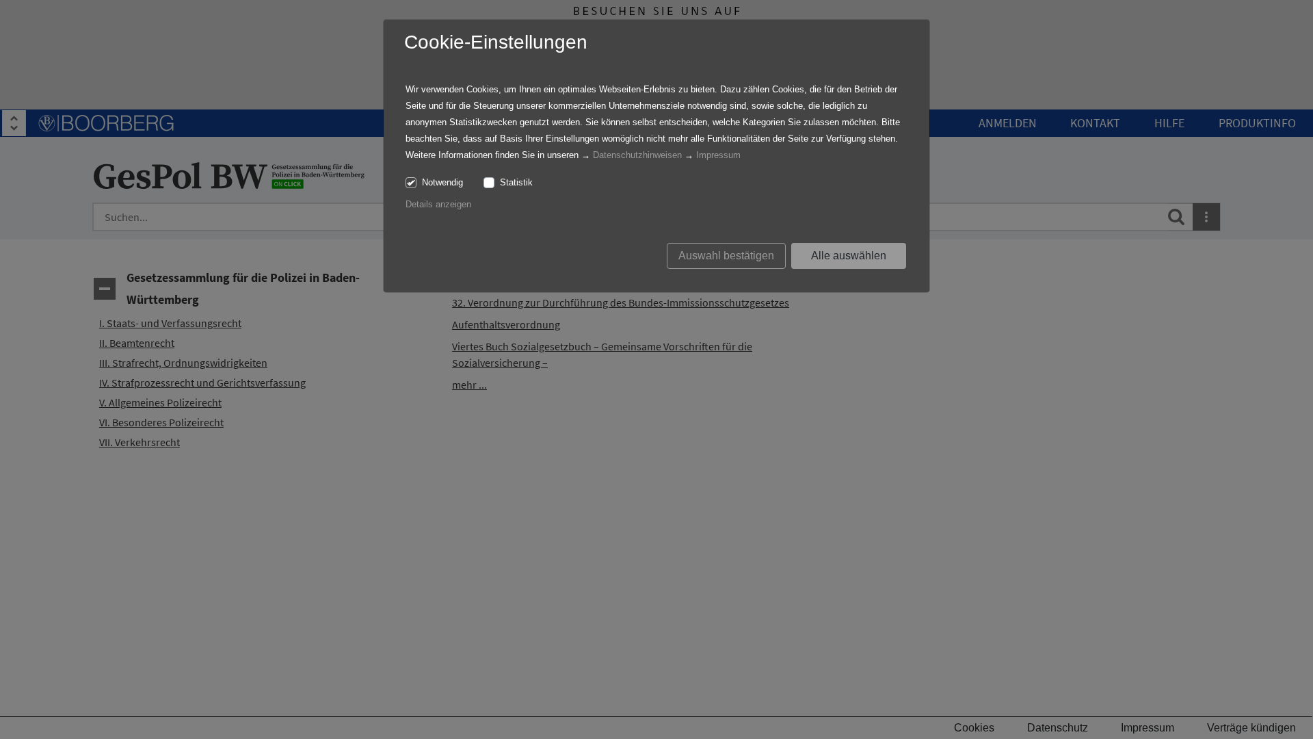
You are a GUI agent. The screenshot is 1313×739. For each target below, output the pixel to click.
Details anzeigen (438, 204)
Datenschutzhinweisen (637, 155)
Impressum (718, 155)
